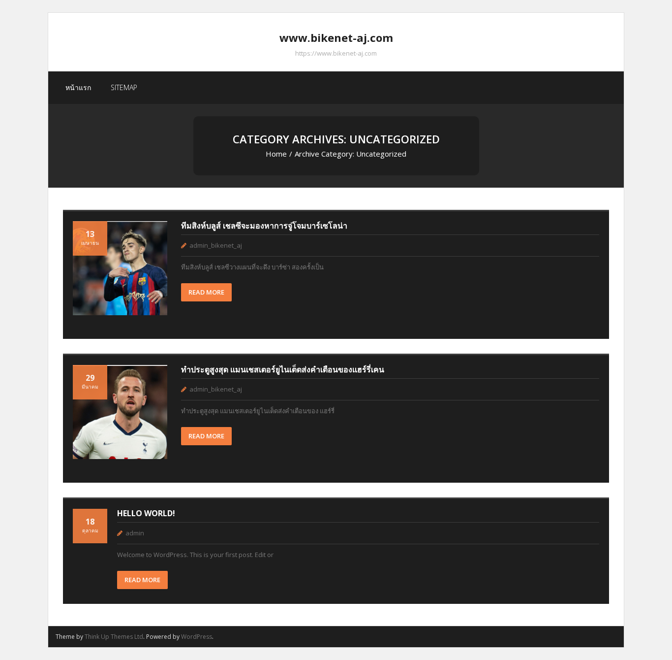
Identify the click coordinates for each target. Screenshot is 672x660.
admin (134, 532)
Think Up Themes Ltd (114, 636)
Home (276, 154)
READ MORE (206, 292)
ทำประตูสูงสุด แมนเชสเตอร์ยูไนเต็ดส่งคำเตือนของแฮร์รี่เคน (282, 369)
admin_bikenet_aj (215, 245)
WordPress (196, 636)
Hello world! (146, 513)
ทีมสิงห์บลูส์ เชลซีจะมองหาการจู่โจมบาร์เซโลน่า (264, 225)
